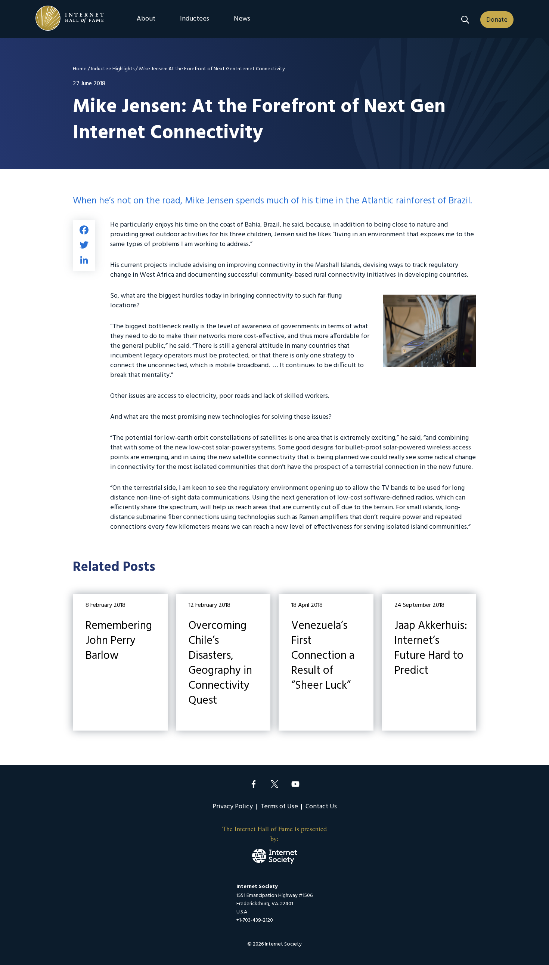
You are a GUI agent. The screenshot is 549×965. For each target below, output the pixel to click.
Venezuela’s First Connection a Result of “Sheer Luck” (326, 662)
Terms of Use (279, 806)
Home (80, 69)
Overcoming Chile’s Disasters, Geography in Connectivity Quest (223, 662)
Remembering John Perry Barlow (120, 662)
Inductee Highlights (112, 69)
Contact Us (321, 806)
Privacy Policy (233, 806)
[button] (465, 20)
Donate (497, 20)
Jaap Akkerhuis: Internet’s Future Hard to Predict (429, 662)
